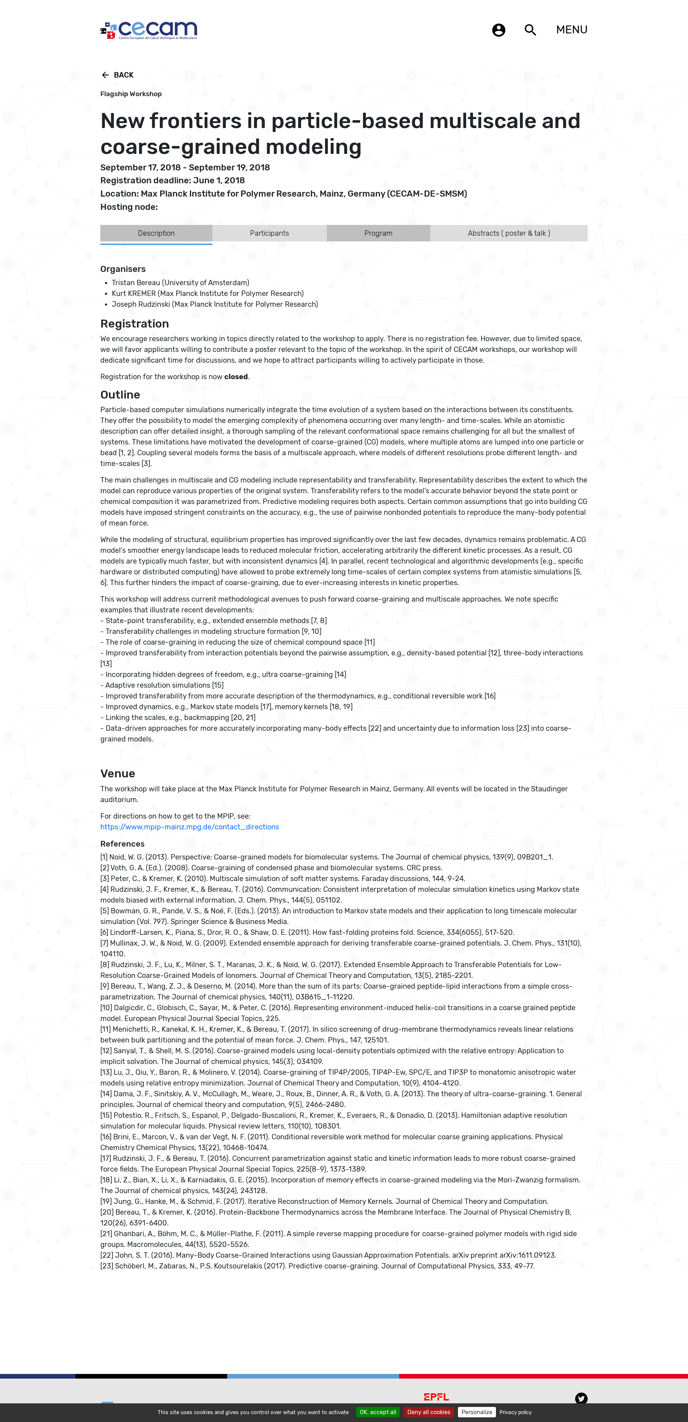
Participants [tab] (269, 233)
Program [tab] (378, 233)
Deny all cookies (428, 1412)
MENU (572, 29)
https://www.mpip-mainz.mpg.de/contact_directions (189, 827)
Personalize (477, 1412)
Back (117, 75)
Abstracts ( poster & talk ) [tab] (509, 233)
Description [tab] (156, 233)
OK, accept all (378, 1412)
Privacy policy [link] (516, 1412)
